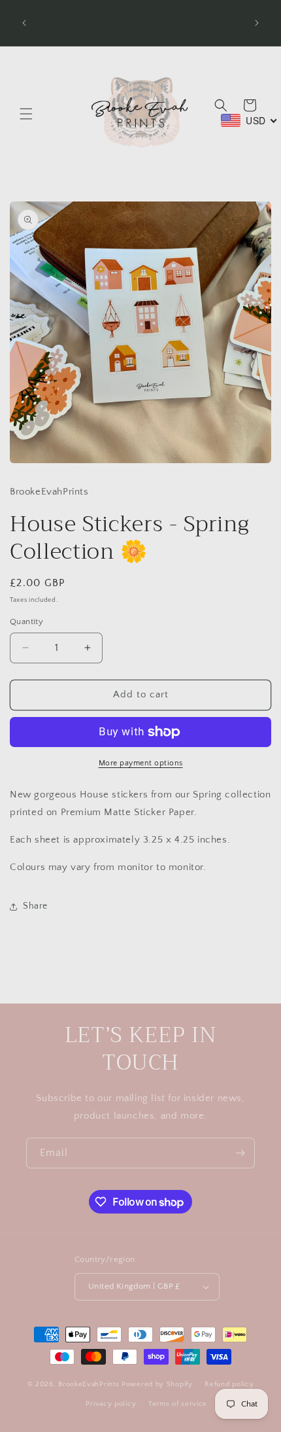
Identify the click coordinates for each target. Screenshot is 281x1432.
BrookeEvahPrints (90, 1384)
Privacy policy (111, 1404)
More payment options (141, 763)
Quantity (26, 621)
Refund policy (229, 1384)
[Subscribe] (239, 1153)
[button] (26, 113)
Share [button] (35, 906)
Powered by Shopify (157, 1384)
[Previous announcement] (24, 23)
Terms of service (177, 1404)
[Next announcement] (256, 23)
